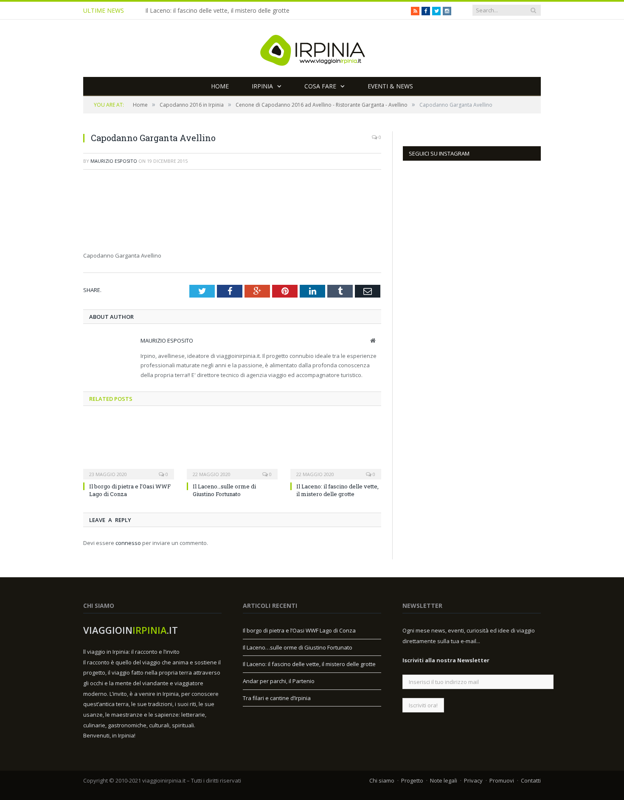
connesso (128, 543)
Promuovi (501, 780)
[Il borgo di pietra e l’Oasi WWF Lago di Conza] (128, 447)
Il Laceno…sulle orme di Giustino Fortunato (224, 490)
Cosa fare (320, 86)
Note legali (443, 780)
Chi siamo (381, 780)
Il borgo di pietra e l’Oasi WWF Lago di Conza (299, 630)
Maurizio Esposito (113, 161)
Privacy (473, 780)
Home (220, 86)
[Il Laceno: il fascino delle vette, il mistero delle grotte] (335, 447)
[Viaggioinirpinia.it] (312, 48)
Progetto (412, 780)
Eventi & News (390, 86)
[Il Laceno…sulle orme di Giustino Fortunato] (232, 447)
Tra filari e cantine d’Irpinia (277, 698)
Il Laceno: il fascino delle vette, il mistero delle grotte (217, 10)
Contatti (531, 780)
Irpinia (262, 86)
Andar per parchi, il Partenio (279, 681)
